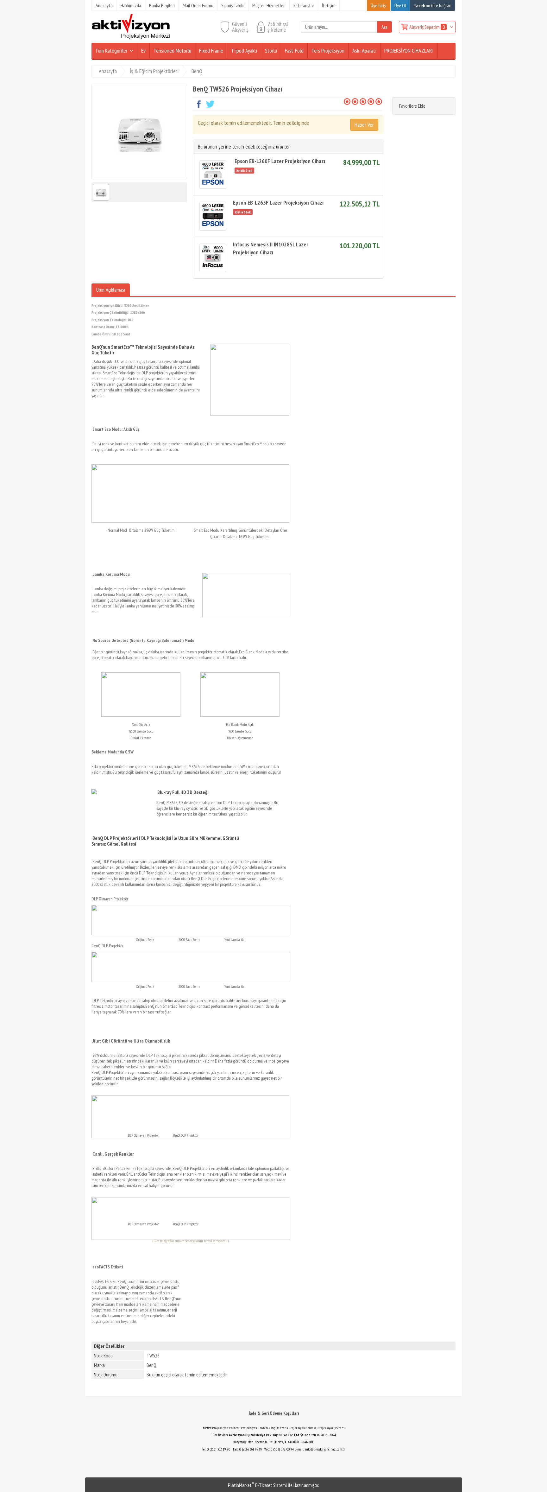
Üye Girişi (379, 5)
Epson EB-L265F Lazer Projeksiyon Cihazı (278, 202)
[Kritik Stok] (245, 170)
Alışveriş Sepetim (427, 27)
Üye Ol (400, 5)
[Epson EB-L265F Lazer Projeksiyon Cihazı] (212, 216)
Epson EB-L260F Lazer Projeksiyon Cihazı (280, 161)
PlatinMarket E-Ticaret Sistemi (257, 1485)
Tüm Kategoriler (111, 50)
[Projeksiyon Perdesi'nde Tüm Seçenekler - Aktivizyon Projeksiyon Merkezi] (130, 37)
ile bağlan (432, 5)
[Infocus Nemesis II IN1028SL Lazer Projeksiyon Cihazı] (212, 258)
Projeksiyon (326, 1428)
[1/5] (347, 101)
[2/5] (351, 101)
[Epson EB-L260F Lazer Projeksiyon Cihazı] (212, 174)
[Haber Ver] (364, 124)
